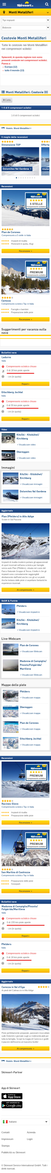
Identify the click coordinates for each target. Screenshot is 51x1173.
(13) (14, 70)
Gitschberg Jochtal (12, 392)
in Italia (27, 235)
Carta (8, 100)
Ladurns (6, 357)
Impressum (7, 1139)
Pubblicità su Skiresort (13, 1152)
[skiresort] (25, 4)
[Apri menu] (4, 4)
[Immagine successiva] (47, 160)
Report (25, 384)
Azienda (31, 1132)
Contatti (5, 1132)
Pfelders (6, 944)
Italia (4, 361)
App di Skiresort (10, 1088)
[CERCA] (46, 4)
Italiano (13, 1121)
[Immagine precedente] (4, 160)
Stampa (5, 1145)
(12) (11, 67)
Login (30, 1139)
